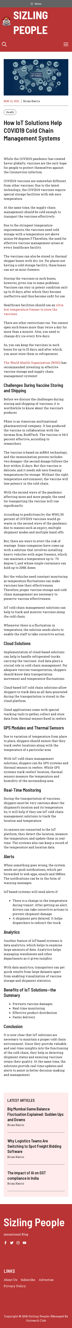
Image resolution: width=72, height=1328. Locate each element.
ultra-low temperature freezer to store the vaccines (34, 309)
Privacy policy (15, 1286)
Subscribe (28, 1280)
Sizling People (30, 22)
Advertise (46, 1280)
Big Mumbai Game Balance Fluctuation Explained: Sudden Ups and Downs (35, 1114)
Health (10, 112)
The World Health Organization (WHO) (32, 363)
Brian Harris (31, 101)
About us (10, 1280)
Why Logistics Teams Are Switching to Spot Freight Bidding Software (34, 1146)
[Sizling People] (6, 22)
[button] (4, 44)
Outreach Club (36, 1320)
